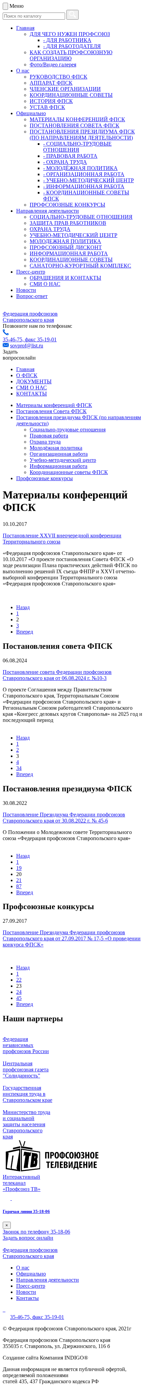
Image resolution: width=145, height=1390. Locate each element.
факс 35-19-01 (41, 339)
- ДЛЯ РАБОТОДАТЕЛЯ (72, 46)
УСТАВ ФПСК (47, 107)
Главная (25, 28)
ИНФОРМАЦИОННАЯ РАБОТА (69, 253)
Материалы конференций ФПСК (54, 405)
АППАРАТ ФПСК (51, 83)
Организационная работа (59, 454)
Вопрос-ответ (32, 296)
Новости (26, 290)
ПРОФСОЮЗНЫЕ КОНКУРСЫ (67, 205)
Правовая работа (49, 436)
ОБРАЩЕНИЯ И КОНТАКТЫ (65, 278)
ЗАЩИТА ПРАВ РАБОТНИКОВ (68, 223)
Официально (31, 113)
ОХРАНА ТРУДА (50, 229)
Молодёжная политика (56, 448)
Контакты (27, 1298)
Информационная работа (58, 466)
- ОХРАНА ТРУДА (65, 162)
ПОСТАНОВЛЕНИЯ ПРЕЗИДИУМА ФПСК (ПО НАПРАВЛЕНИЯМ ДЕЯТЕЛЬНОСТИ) (82, 135)
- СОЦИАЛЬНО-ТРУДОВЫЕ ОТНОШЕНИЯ (77, 147)
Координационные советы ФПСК (69, 472)
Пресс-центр (30, 272)
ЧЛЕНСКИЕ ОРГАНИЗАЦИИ (65, 89)
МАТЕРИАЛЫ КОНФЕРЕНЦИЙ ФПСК (77, 119)
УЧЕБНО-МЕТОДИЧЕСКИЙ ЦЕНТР (73, 235)
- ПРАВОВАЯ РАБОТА (70, 156)
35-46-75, (14, 339)
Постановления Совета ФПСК (51, 411)
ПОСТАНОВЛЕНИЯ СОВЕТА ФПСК (74, 125)
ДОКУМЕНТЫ (34, 381)
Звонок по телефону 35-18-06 (36, 1232)
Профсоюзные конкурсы (44, 478)
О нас (22, 70)
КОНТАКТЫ (31, 394)
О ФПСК (26, 375)
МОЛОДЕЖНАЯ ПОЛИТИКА (65, 241)
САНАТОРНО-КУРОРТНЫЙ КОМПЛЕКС (80, 266)
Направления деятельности (47, 211)
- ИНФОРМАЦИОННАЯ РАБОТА (83, 186)
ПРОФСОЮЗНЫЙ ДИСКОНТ (66, 247)
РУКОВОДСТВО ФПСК (58, 77)
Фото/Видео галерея (53, 64)
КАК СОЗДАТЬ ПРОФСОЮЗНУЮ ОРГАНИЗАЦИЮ (71, 55)
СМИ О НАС (45, 284)
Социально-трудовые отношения (68, 429)
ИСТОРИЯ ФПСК (51, 101)
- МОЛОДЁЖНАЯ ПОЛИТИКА (80, 168)
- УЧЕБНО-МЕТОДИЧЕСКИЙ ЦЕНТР (88, 180)
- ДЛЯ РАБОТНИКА (67, 40)
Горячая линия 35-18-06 (26, 1211)
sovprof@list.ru (26, 345)
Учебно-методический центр (63, 460)
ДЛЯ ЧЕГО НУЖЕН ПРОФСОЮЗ (70, 34)
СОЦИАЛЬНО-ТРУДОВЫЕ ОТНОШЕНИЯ (81, 217)
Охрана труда (45, 442)
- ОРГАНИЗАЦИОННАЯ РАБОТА (83, 174)
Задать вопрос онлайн (28, 1238)
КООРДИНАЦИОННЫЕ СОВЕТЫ (71, 95)
